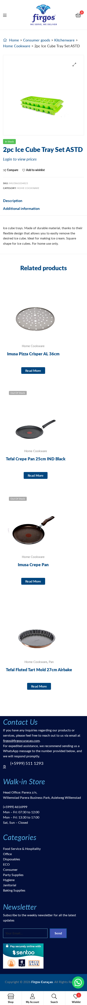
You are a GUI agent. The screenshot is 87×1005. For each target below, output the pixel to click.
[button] (74, 64)
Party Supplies (13, 875)
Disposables (11, 859)
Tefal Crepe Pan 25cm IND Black (35, 459)
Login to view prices (20, 159)
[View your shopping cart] (78, 15)
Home (14, 40)
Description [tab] (12, 200)
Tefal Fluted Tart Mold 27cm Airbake (39, 669)
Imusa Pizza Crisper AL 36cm (33, 354)
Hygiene (9, 880)
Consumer (10, 869)
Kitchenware (64, 40)
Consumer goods (36, 40)
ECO (6, 864)
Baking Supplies (14, 890)
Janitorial (9, 885)
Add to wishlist (35, 170)
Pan (51, 662)
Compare (12, 170)
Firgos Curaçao (42, 981)
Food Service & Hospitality (22, 848)
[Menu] (7, 14)
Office (7, 854)
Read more (33, 370)
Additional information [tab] (21, 208)
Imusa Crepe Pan (33, 564)
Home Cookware (16, 45)
